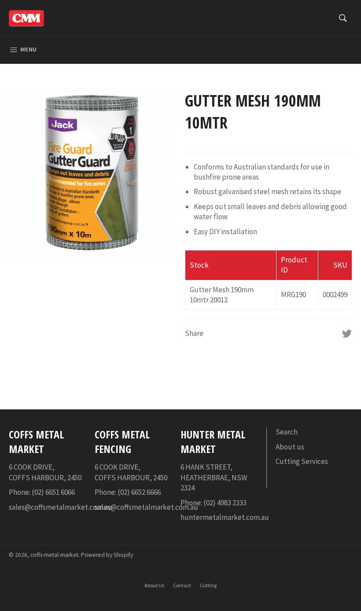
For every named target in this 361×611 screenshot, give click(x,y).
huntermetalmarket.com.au (224, 517)
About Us (154, 585)
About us (290, 447)
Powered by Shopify (107, 555)
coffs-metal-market (54, 555)
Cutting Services (302, 461)
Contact (182, 585)
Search (287, 432)
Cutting (208, 585)
